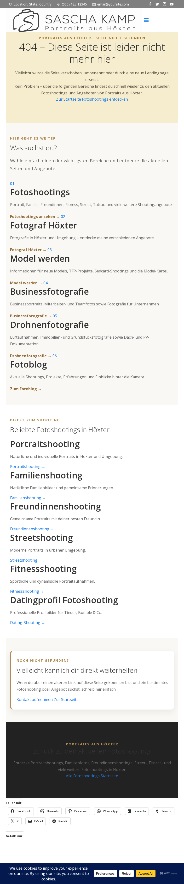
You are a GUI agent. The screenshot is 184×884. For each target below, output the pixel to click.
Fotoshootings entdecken (105, 99)
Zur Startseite (69, 99)
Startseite (109, 775)
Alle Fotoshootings (83, 775)
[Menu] (146, 20)
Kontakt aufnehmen (35, 699)
